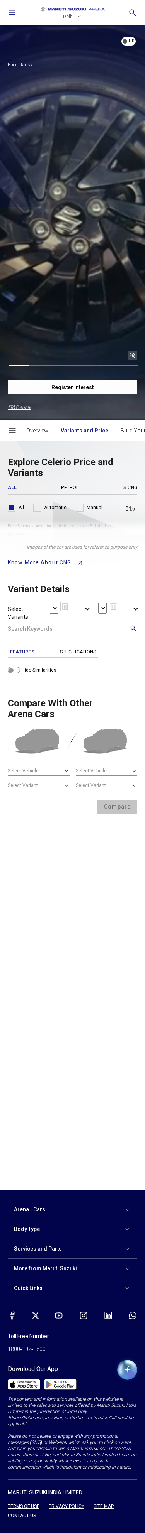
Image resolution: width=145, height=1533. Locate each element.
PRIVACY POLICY (66, 1506)
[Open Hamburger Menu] (12, 430)
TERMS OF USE (23, 1506)
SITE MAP (104, 1506)
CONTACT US (22, 1515)
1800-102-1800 (27, 1349)
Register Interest (72, 387)
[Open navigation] (12, 12)
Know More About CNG (39, 562)
